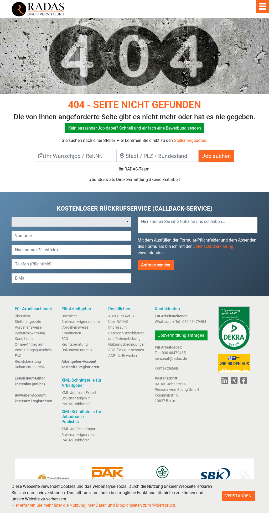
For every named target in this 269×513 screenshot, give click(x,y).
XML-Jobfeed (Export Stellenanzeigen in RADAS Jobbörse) (78, 398)
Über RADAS (118, 321)
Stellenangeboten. (190, 140)
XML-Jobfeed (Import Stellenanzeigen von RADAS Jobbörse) (79, 434)
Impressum (117, 327)
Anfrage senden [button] (155, 265)
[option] (68, 221)
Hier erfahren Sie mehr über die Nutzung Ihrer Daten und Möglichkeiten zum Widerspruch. (94, 505)
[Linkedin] (224, 382)
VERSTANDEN (238, 495)
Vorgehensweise (28, 327)
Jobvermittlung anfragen (181, 335)
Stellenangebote (28, 321)
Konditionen (24, 338)
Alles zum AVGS (121, 316)
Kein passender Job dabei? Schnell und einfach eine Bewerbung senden (134, 128)
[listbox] (71, 222)
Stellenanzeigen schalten (81, 321)
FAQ (18, 356)
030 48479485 (174, 353)
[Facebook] (242, 382)
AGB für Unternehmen (126, 350)
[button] (127, 221)
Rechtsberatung (28, 361)
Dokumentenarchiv (30, 367)
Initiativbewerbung (30, 333)
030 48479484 (194, 321)
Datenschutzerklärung (213, 246)
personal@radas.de (171, 358)
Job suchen (216, 156)
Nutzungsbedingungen (127, 344)
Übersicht (22, 316)
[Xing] (233, 382)
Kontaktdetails (167, 368)
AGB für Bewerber (122, 356)
